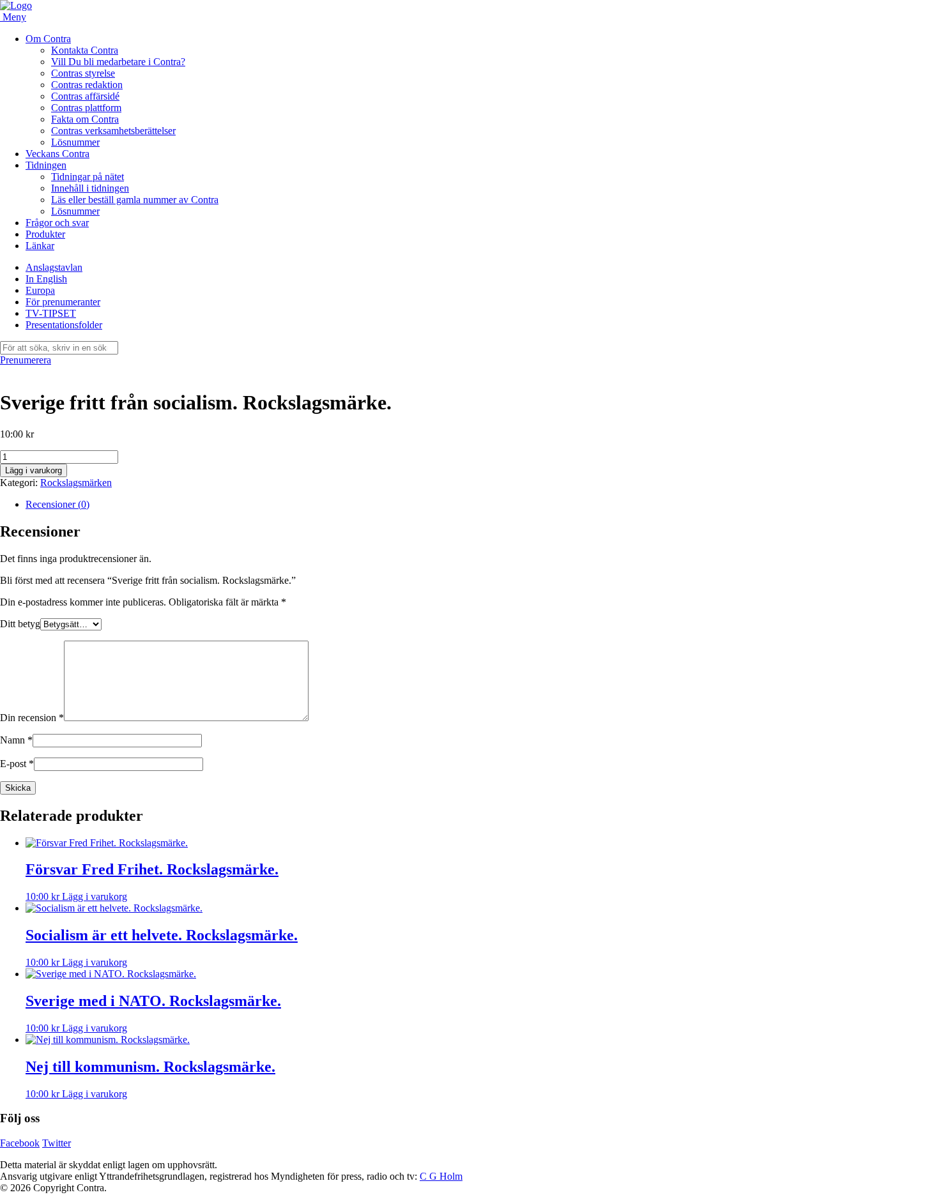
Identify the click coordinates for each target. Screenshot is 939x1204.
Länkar (40, 245)
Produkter (45, 234)
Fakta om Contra (85, 119)
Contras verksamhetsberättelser (113, 130)
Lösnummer (75, 142)
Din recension (32, 717)
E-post (17, 763)
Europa (40, 290)
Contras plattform (86, 107)
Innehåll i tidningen (90, 188)
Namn (16, 740)
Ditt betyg (20, 623)
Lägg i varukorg (33, 470)
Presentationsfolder (64, 324)
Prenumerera (25, 359)
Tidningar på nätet (87, 176)
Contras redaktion (87, 84)
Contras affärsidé (85, 96)
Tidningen (46, 165)
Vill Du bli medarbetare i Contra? (118, 61)
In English (46, 278)
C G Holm (441, 1176)
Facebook (20, 1143)
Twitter (56, 1143)
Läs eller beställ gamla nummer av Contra (134, 199)
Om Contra (48, 38)
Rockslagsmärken (76, 482)
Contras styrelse (83, 73)
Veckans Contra (57, 153)
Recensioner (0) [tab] (57, 504)
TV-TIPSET (51, 313)
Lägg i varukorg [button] (94, 896)
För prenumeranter (63, 301)
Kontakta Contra (84, 50)
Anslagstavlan (54, 267)
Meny (14, 16)
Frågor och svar (57, 222)
